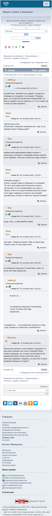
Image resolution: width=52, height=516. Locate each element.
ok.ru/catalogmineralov (14, 485)
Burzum (12, 337)
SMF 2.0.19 (8, 512)
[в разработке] (9, 145)
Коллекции (6, 463)
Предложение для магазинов (14, 433)
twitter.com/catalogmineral (15, 478)
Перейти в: (44, 386)
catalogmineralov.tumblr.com (16, 480)
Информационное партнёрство (15, 435)
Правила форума (9, 423)
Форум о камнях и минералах (18, 12)
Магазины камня (9, 465)
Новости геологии (9, 455)
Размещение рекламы (11, 430)
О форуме (7, 417)
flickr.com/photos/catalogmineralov (18, 483)
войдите (39, 21)
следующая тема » (42, 62)
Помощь (5, 425)
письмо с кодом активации (30, 25)
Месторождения (9, 453)
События (6, 458)
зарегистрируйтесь (26, 23)
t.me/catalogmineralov (13, 488)
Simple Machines (29, 512)
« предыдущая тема (27, 62)
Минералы (6, 450)
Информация (7, 460)
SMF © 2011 (17, 512)
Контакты (6, 440)
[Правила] (23, 47)
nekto (10, 80)
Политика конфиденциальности (15, 428)
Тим (10, 139)
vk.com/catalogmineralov (14, 475)
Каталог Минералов (12, 444)
